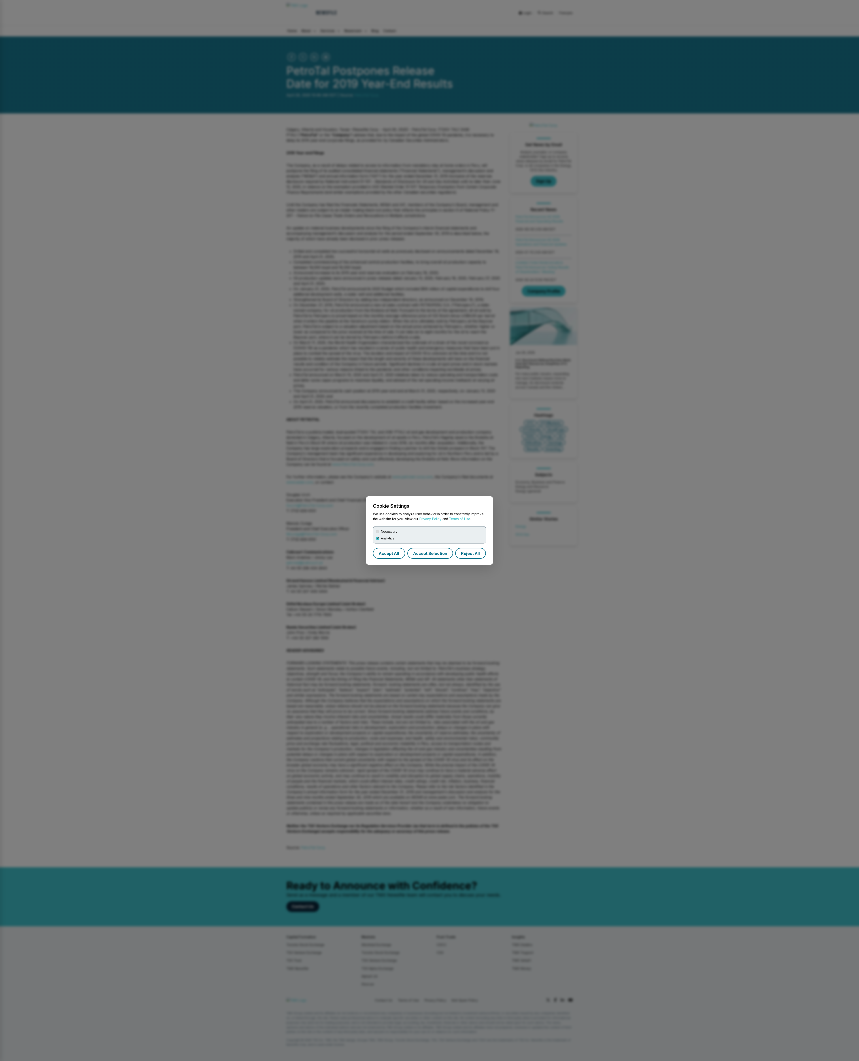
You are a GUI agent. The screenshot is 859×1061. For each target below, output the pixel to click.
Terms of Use (459, 519)
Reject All (470, 553)
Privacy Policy (430, 519)
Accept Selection (430, 553)
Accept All (389, 553)
